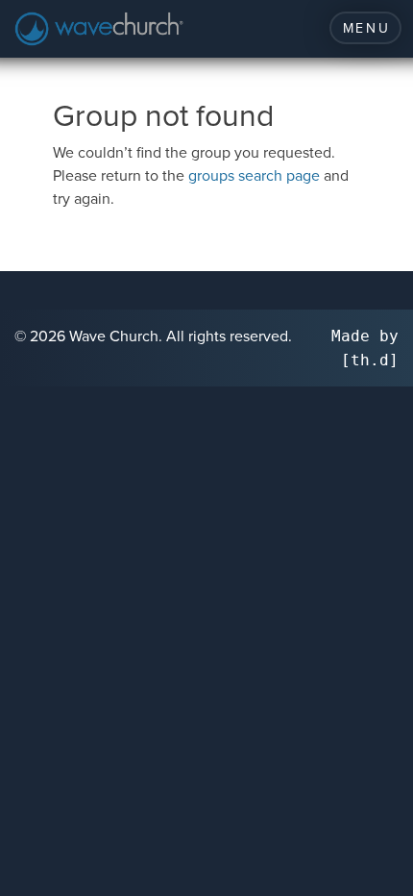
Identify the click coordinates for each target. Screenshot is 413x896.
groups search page (254, 175)
